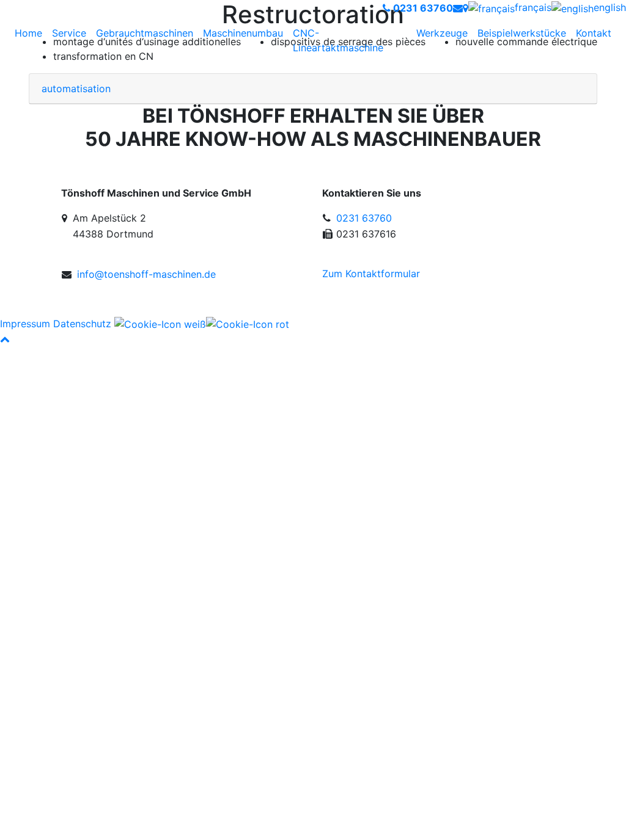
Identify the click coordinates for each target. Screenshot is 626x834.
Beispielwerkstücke (521, 33)
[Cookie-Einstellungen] (201, 323)
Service (69, 33)
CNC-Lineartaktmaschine (338, 40)
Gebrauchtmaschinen (144, 33)
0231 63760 (364, 218)
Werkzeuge (442, 33)
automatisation (76, 88)
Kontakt (593, 33)
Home (28, 33)
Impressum (25, 323)
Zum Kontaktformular (371, 273)
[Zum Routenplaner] (465, 8)
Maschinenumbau (243, 33)
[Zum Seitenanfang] (5, 339)
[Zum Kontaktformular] (458, 8)
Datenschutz (82, 323)
